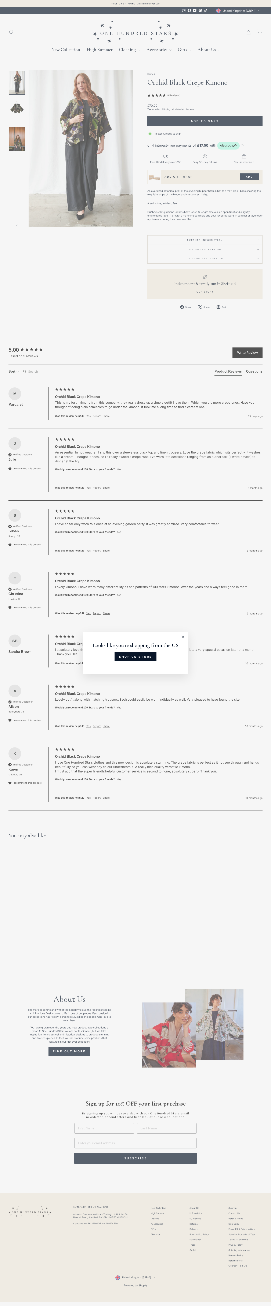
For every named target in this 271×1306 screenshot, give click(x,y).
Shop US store (135, 656)
